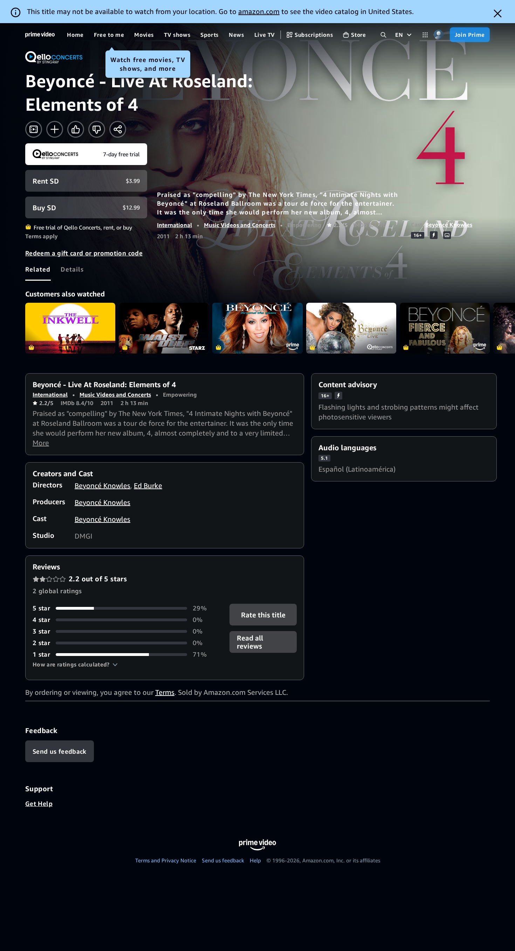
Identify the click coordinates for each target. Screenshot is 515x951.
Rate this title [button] (263, 615)
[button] (75, 664)
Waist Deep (164, 328)
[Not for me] (96, 129)
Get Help (39, 803)
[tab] (38, 269)
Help (255, 860)
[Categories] (425, 34)
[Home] (40, 34)
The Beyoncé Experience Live (351, 328)
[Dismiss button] (497, 13)
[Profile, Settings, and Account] (439, 34)
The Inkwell (70, 328)
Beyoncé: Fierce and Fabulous (445, 328)
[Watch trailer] (33, 129)
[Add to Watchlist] (54, 129)
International (174, 224)
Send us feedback (223, 860)
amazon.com (259, 11)
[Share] (117, 129)
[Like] (75, 129)
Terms (164, 692)
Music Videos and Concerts (239, 224)
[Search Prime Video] (383, 34)
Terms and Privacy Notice (165, 860)
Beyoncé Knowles (448, 224)
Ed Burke (148, 485)
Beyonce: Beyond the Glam (257, 328)
